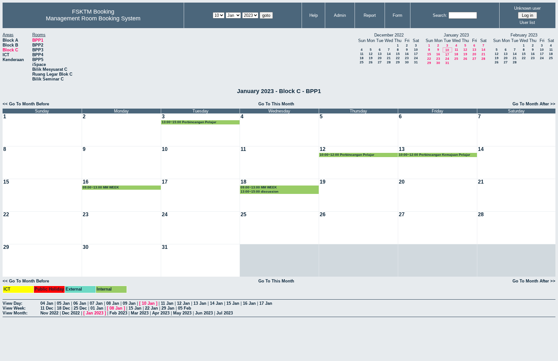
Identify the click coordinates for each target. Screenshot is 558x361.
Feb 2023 (118, 313)
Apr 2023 (161, 313)
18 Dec (63, 308)
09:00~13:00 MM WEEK (101, 187)
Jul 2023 (224, 313)
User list (527, 22)
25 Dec (80, 308)
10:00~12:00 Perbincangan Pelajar (347, 154)
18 (362, 58)
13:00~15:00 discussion (259, 191)
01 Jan (96, 308)
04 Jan (46, 303)
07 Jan (96, 303)
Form (397, 15)
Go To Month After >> (533, 103)
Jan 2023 (94, 313)
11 (362, 54)
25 (362, 62)
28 (389, 62)
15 (398, 54)
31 (416, 62)
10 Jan (148, 303)
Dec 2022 (71, 313)
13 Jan (199, 303)
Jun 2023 (204, 313)
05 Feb (184, 308)
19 (371, 58)
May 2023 (182, 313)
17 (416, 54)
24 (416, 58)
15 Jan (232, 303)
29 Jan (167, 308)
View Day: (12, 303)
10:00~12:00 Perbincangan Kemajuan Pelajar (434, 154)
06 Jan (79, 303)
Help (313, 15)
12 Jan (183, 303)
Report (370, 15)
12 (371, 54)
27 (380, 62)
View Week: (14, 308)
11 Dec (46, 308)
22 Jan (151, 308)
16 (407, 54)
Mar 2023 (140, 313)
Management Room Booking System (93, 18)
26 (371, 62)
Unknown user (527, 8)
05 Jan (63, 303)
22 (398, 58)
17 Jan (265, 303)
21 (389, 58)
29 (398, 62)
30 (407, 62)
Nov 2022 (49, 313)
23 (407, 58)
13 (380, 54)
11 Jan (167, 303)
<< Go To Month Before (26, 103)
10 (416, 49)
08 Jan (112, 303)
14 (389, 54)
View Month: (15, 313)
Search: (440, 15)
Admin (340, 15)
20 (380, 58)
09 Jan (129, 303)
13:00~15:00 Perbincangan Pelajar (189, 122)
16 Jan (249, 303)
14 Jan (216, 303)
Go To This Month (276, 103)
